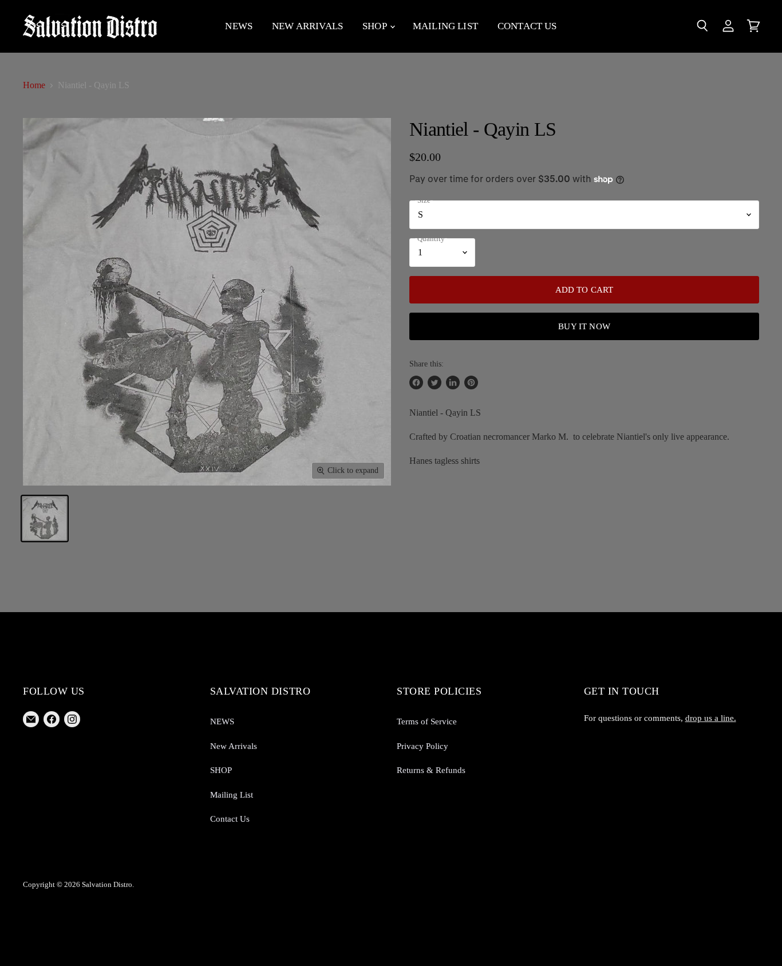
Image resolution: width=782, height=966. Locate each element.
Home (34, 85)
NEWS (238, 26)
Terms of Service (427, 721)
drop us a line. (710, 718)
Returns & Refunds (431, 770)
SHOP (375, 26)
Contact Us (527, 26)
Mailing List (445, 26)
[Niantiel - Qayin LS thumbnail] (45, 518)
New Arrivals (307, 26)
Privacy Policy (422, 746)
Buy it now (584, 326)
